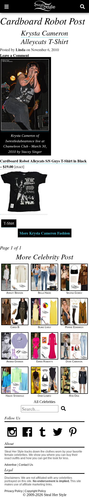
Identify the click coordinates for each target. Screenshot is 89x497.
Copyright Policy (35, 491)
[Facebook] (27, 438)
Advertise (11, 464)
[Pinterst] (72, 438)
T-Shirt (9, 223)
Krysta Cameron (44, 32)
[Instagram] (12, 438)
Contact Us (26, 464)
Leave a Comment (14, 55)
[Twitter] (57, 438)
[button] (6, 6)
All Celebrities (44, 402)
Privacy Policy (14, 491)
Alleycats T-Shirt (44, 41)
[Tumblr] (42, 438)
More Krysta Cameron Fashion (44, 233)
